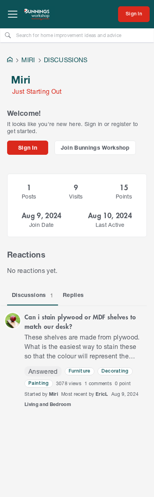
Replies (73, 294)
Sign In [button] (27, 147)
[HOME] (10, 60)
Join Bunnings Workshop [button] (95, 147)
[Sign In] (134, 14)
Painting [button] (38, 383)
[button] (13, 320)
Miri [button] (53, 394)
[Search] (8, 35)
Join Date (41, 224)
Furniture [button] (79, 371)
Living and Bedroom (47, 404)
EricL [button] (102, 394)
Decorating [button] (115, 371)
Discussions (32, 295)
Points (124, 196)
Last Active (110, 224)
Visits (76, 196)
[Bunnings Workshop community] (37, 14)
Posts (29, 196)
